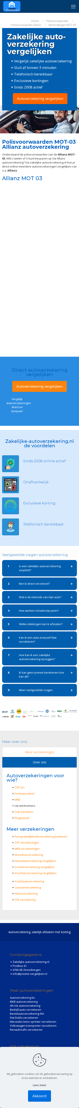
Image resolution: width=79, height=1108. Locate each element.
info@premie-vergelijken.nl (30, 974)
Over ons (39, 762)
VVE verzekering (25, 900)
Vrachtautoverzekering (29, 881)
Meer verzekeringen (39, 752)
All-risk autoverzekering (25, 1006)
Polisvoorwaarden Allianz (26, 25)
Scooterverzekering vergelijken (35, 867)
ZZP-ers (20, 787)
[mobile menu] (73, 6)
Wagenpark (22, 818)
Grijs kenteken (24, 812)
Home (35, 21)
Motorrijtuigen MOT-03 (62, 25)
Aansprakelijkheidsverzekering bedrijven (41, 836)
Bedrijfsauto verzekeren (25, 1010)
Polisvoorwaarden (57, 21)
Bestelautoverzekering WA (27, 1014)
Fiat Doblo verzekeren (24, 1018)
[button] (39, 568)
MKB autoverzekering (23, 1001)
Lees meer (39, 1085)
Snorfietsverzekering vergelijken (35, 873)
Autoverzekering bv (22, 997)
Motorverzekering (26, 893)
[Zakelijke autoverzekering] (11, 6)
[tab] (39, 752)
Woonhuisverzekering (29, 855)
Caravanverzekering (28, 887)
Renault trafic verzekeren (26, 1030)
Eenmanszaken (25, 793)
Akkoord (39, 1095)
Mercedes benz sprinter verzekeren (33, 1022)
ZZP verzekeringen (27, 842)
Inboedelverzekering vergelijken (35, 861)
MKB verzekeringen (27, 849)
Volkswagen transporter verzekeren (33, 1026)
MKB (17, 799)
